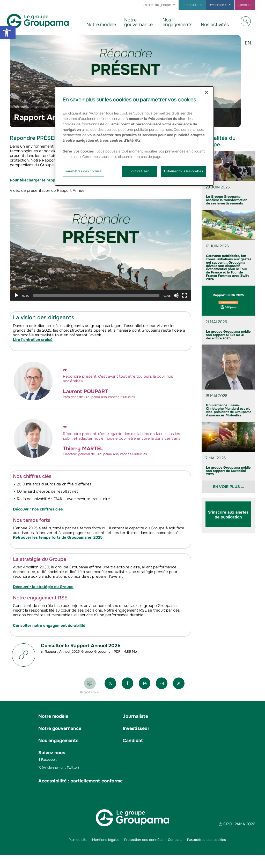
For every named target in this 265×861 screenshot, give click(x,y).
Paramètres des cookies (83, 171)
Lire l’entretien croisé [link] (33, 339)
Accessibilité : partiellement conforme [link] (80, 781)
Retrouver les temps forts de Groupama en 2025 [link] (57, 537)
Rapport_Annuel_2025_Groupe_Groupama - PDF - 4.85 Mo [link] (91, 651)
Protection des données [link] (143, 839)
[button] (100, 249)
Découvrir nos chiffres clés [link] (38, 509)
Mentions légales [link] (106, 839)
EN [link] (250, 47)
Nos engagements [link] (177, 22)
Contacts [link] (175, 839)
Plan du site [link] (78, 839)
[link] (8, 32)
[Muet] (176, 295)
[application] (100, 250)
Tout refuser (139, 171)
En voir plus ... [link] (228, 486)
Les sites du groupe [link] (156, 5)
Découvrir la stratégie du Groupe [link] (43, 586)
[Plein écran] (184, 295)
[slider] (96, 295)
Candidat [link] (245, 5)
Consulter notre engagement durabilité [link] (49, 625)
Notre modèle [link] (101, 24)
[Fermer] (206, 92)
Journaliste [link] (190, 5)
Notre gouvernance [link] (138, 22)
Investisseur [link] (218, 5)
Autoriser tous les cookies (183, 171)
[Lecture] (16, 295)
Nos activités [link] (215, 24)
